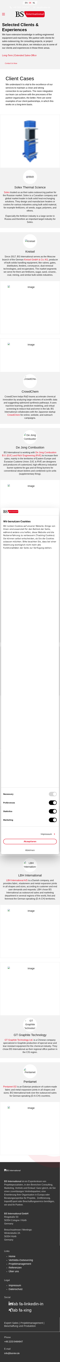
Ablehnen (30, 850)
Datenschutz (16, 1289)
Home (12, 1256)
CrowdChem (13, 415)
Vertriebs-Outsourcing (21, 1260)
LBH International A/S (17, 880)
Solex (7, 192)
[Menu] (3, 14)
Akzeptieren (30, 841)
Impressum (15, 1285)
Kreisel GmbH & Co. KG (36, 259)
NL (34, 3)
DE (30, 3)
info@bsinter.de (43, 7)
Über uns (14, 1271)
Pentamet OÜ (10, 1086)
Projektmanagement (20, 1263)
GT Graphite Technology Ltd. (19, 1040)
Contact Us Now (11, 63)
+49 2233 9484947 (21, 7)
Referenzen (15, 1267)
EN (26, 3)
